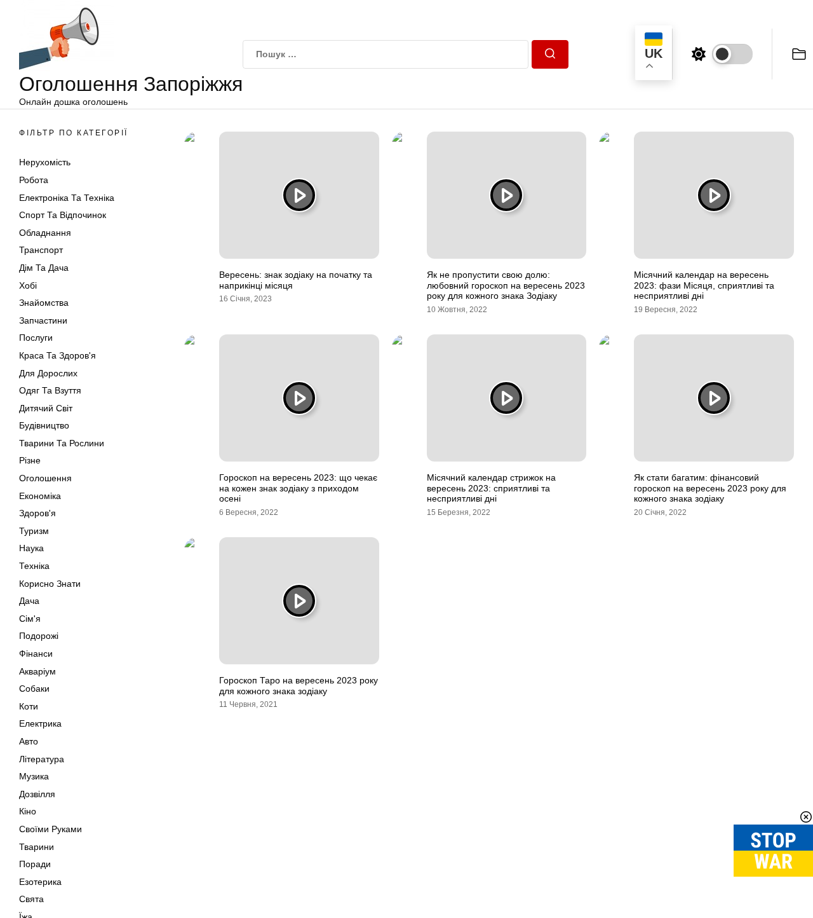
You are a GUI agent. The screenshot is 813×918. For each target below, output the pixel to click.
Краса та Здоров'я (57, 355)
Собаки (34, 688)
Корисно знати (50, 584)
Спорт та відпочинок (62, 215)
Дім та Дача (44, 268)
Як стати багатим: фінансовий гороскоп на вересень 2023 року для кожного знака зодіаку (710, 488)
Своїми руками (50, 829)
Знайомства (44, 303)
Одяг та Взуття (50, 390)
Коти (28, 706)
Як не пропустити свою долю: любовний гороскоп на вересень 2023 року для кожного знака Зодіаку (506, 285)
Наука (31, 548)
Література (41, 759)
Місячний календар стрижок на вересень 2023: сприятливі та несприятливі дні (491, 488)
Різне (30, 460)
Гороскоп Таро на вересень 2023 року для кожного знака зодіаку (298, 685)
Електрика (40, 723)
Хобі (28, 285)
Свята (31, 899)
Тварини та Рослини (61, 443)
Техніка (34, 566)
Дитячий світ (45, 408)
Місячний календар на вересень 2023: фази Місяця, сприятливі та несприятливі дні (704, 285)
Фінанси (36, 653)
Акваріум (37, 671)
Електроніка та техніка (66, 198)
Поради (35, 864)
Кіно (27, 811)
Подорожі (38, 636)
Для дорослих (48, 373)
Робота (33, 180)
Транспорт (41, 250)
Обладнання (45, 233)
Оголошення (45, 478)
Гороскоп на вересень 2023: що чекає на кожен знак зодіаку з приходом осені (298, 488)
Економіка (40, 496)
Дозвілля (37, 794)
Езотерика (40, 882)
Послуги (36, 337)
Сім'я (30, 618)
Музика (34, 776)
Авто (28, 741)
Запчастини (43, 320)
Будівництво (44, 425)
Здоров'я (37, 513)
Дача (29, 601)
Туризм (34, 531)
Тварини (36, 847)
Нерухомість (45, 162)
